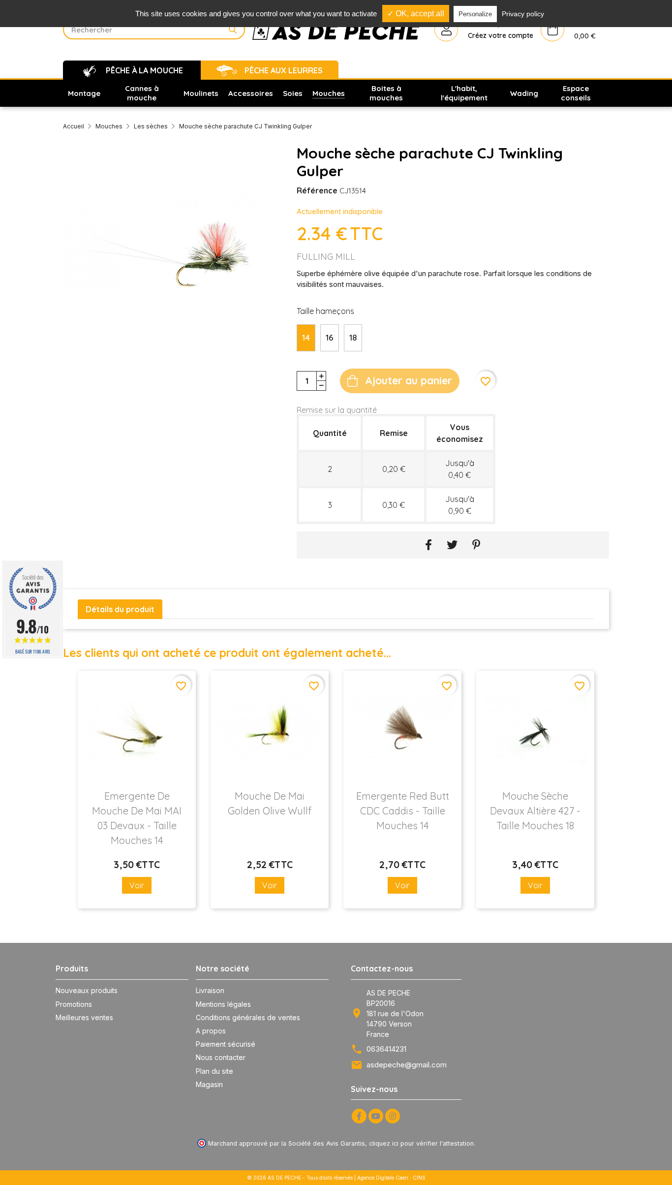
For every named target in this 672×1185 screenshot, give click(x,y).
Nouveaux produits (87, 990)
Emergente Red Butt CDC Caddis (402, 811)
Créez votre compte (500, 35)
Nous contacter (220, 1057)
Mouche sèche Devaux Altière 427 (535, 811)
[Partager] (428, 545)
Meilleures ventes (84, 1017)
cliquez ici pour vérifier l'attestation (421, 1143)
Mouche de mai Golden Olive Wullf (269, 803)
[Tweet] (452, 545)
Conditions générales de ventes (248, 1017)
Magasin (209, 1084)
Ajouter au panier (408, 380)
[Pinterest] (476, 545)
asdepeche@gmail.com (407, 1064)
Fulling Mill (326, 256)
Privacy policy (523, 14)
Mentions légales (223, 1004)
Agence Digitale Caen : (385, 1178)
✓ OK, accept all (415, 13)
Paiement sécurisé (225, 1044)
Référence (317, 190)
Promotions (74, 1004)
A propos (211, 1031)
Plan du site (214, 1071)
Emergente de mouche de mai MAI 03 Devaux (137, 818)
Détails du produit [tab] (120, 609)
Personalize (475, 14)
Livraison (210, 990)
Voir (136, 885)
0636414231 (386, 1049)
